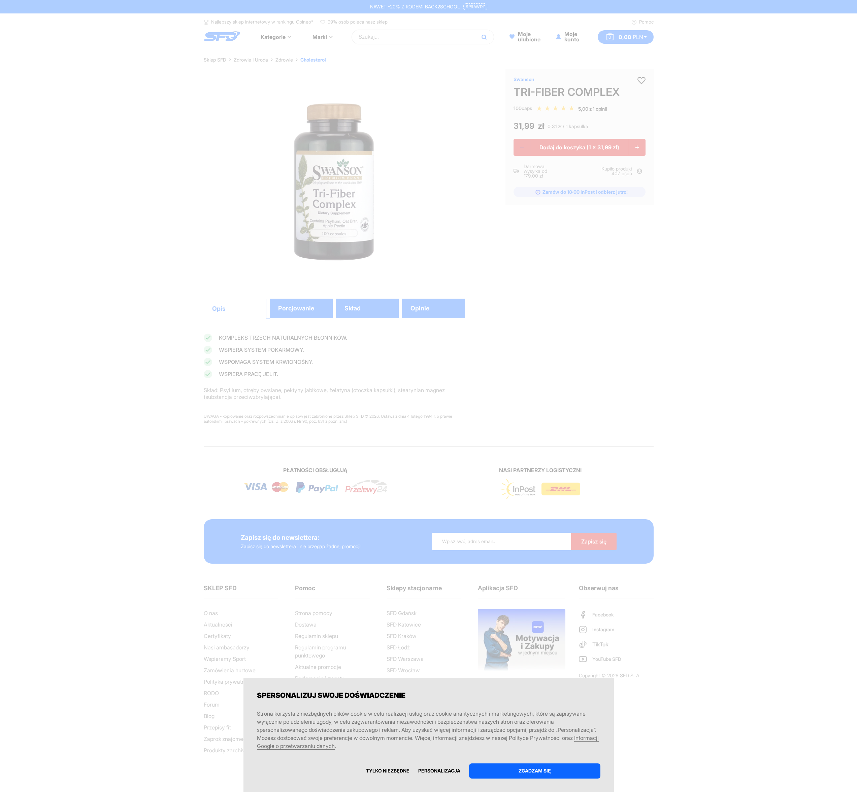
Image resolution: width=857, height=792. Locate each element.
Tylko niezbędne (387, 771)
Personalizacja (439, 771)
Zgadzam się (535, 771)
